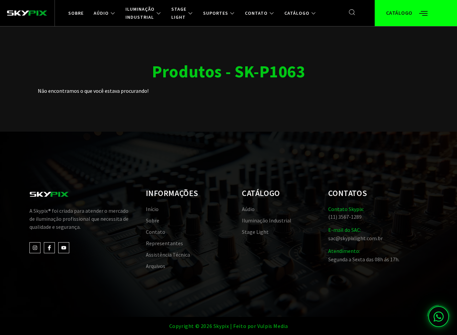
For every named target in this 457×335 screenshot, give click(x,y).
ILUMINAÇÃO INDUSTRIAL (140, 13)
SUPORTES (215, 13)
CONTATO (256, 13)
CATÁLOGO (296, 13)
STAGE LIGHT (178, 13)
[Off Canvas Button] (423, 13)
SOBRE (76, 13)
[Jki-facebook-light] (49, 247)
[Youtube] (63, 247)
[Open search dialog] (352, 12)
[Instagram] (34, 247)
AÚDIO (101, 13)
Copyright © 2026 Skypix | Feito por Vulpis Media (228, 326)
